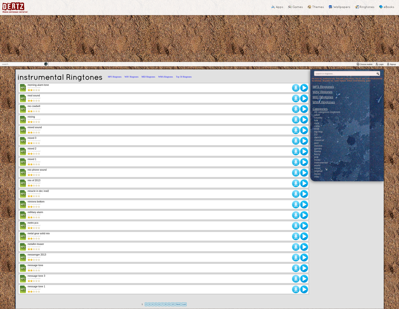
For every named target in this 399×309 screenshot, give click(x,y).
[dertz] (15, 12)
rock (316, 123)
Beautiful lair (328, 81)
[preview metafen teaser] (304, 247)
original (318, 171)
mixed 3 (32, 138)
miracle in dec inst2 (38, 191)
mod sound (34, 95)
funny (317, 154)
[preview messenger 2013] (304, 257)
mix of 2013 (34, 180)
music (317, 159)
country (318, 117)
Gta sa (358, 79)
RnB (316, 129)
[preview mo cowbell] (304, 109)
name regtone (340, 81)
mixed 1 (32, 159)
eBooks (389, 7)
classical (319, 140)
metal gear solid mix (39, 233)
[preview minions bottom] (304, 204)
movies (318, 145)
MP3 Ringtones (114, 77)
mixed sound (35, 127)
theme (317, 151)
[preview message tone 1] (304, 289)
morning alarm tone (38, 85)
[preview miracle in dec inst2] (304, 194)
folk (316, 120)
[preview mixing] (304, 120)
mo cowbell (34, 106)
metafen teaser (36, 244)
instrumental (321, 162)
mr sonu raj (317, 79)
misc (316, 176)
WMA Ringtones (165, 77)
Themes (318, 7)
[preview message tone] (304, 268)
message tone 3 (36, 276)
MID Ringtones (148, 77)
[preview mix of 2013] (304, 183)
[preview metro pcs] (304, 226)
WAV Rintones (322, 92)
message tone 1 (36, 286)
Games (298, 7)
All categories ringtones (327, 112)
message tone (35, 265)
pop (316, 157)
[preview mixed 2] (304, 151)
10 (173, 304)
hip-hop (318, 131)
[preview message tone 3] (304, 279)
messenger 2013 (37, 254)
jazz (316, 143)
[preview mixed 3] (304, 141)
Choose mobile (366, 64)
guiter (368, 81)
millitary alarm (35, 212)
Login (381, 64)
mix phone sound (37, 169)
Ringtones (367, 7)
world (317, 165)
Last (184, 304)
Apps (279, 7)
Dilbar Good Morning (356, 81)
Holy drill (339, 79)
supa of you (349, 79)
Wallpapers (341, 7)
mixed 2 (32, 148)
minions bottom (36, 201)
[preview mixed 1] (304, 162)
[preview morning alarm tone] (304, 88)
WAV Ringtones (131, 77)
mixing (31, 116)
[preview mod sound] (304, 98)
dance (317, 137)
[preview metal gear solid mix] (304, 236)
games (318, 148)
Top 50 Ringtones (184, 77)
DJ (315, 134)
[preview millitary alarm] (304, 215)
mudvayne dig (329, 79)
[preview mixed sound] (304, 130)
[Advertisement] (199, 38)
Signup (393, 64)
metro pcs (33, 222)
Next (178, 304)
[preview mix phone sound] (304, 173)
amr (363, 79)
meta (317, 126)
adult (317, 115)
